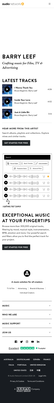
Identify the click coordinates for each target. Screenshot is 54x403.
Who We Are (9, 314)
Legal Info (42, 375)
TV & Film (11, 288)
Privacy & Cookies (17, 381)
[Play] (7, 89)
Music (5, 305)
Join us (6, 332)
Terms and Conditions (35, 381)
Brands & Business (37, 288)
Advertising (22, 288)
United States (20, 370)
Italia (11, 365)
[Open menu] (49, 4)
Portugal (22, 365)
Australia (8, 359)
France (46, 359)
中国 (38, 370)
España (36, 359)
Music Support (11, 323)
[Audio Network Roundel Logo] (27, 273)
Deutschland (23, 359)
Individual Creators (27, 292)
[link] (13, 4)
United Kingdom (38, 365)
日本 (31, 370)
